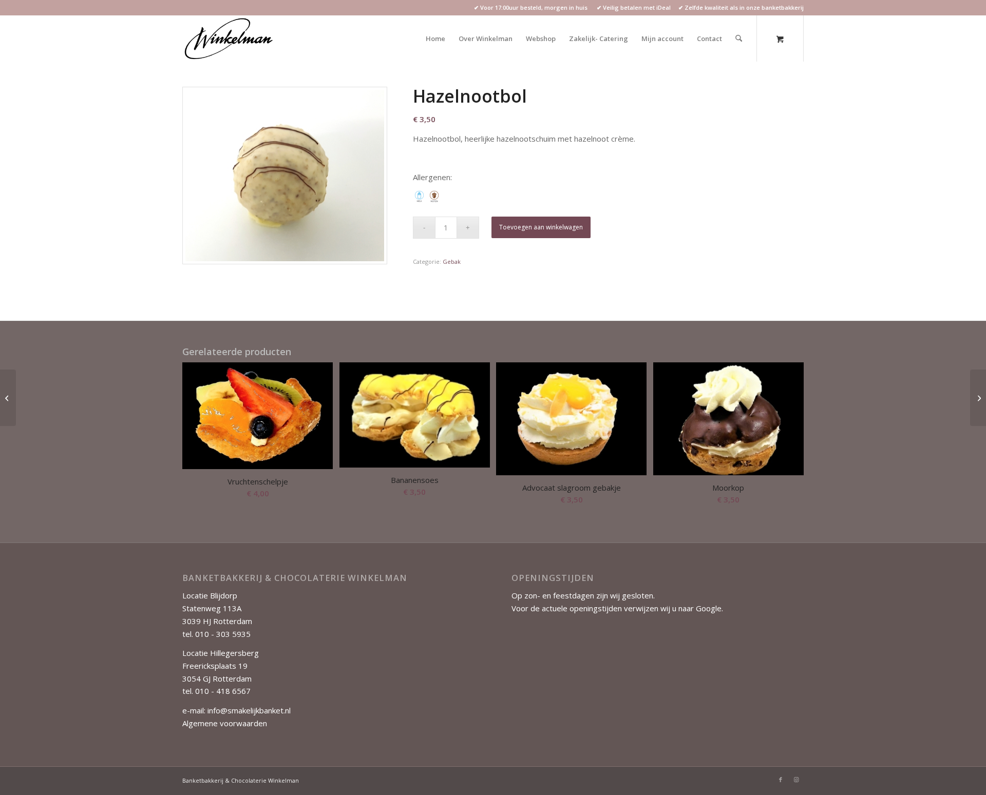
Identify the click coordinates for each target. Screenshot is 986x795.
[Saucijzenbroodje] (978, 398)
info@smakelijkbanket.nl (249, 710)
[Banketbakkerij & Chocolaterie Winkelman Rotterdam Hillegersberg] (229, 38)
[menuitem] (435, 38)
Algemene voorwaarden (224, 723)
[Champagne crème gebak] (8, 398)
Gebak (452, 261)
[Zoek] (739, 38)
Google (709, 608)
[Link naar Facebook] (780, 779)
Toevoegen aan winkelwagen (541, 227)
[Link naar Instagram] (796, 779)
